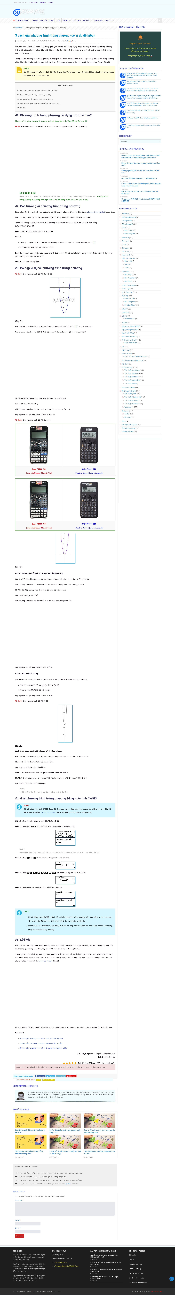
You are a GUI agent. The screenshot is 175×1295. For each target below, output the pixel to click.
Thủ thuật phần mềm (132, 380)
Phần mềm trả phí (130, 343)
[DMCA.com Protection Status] (142, 1282)
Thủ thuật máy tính (129, 391)
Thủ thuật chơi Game (132, 370)
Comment (19, 1200)
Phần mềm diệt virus (129, 337)
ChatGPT (50, 2)
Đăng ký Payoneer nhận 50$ (62, 1258)
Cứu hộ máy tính (130, 394)
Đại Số (126, 414)
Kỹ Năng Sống (129, 305)
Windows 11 (128, 407)
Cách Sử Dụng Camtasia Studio (135, 356)
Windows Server (127, 432)
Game (124, 245)
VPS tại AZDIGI (156, 1291)
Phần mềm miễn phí (129, 340)
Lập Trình (125, 313)
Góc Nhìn (125, 251)
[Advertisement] (65, 144)
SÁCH (35, 21)
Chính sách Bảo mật (136, 1278)
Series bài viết (127, 354)
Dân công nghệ (127, 224)
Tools (124, 421)
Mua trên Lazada (96, 473)
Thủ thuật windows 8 (132, 404)
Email (17, 1228)
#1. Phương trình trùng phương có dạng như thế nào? (37, 90)
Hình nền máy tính (128, 258)
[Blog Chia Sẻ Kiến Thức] (29, 12)
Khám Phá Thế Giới (129, 285)
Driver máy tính (129, 234)
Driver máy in (129, 230)
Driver (124, 228)
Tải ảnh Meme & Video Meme (132, 360)
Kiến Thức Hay (127, 292)
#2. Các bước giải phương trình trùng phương (34, 95)
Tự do (126, 268)
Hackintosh (126, 255)
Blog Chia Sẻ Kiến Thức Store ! (140, 44)
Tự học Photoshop (128, 428)
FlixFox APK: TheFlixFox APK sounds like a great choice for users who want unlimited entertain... (142, 76)
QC (123, 347)
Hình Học (127, 417)
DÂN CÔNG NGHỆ (46, 21)
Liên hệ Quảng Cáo (136, 1273)
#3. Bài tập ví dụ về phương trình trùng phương (35, 99)
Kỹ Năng (125, 296)
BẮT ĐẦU (66, 21)
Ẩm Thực (125, 214)
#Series (42, 2)
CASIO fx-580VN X (49, 812)
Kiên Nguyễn (21, 41)
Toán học (18, 28)
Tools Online (33, 2)
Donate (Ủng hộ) (135, 1269)
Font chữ (125, 241)
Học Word (127, 281)
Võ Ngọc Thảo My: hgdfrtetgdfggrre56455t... (142, 118)
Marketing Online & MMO (131, 326)
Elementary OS (129, 319)
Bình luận (53, 41)
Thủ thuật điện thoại (131, 373)
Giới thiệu (132, 1255)
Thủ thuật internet (128, 388)
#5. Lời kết (21, 108)
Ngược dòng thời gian (130, 330)
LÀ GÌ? (57, 21)
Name (18, 1220)
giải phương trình (48, 1080)
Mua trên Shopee (33, 473)
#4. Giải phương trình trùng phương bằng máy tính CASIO (39, 103)
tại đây (68, 1184)
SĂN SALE (109, 21)
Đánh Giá (125, 238)
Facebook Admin (61, 1262)
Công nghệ (128, 261)
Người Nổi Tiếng (128, 333)
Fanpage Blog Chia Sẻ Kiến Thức (66, 1266)
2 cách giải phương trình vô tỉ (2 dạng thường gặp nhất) (43, 1048)
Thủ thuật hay (127, 367)
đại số (38, 1080)
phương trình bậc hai (96, 212)
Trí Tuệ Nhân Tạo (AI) (129, 425)
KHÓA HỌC (126, 289)
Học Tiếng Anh (129, 302)
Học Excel (127, 275)
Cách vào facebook (129, 217)
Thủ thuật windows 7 (132, 400)
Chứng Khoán (127, 221)
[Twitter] (133, 1291)
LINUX (124, 316)
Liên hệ (131, 1260)
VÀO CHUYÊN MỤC (22, 21)
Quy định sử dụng (135, 1264)
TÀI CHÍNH (97, 21)
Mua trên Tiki (46, 473)
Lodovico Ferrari (45, 961)
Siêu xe (127, 264)
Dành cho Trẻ (129, 298)
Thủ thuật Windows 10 (132, 397)
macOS (124, 323)
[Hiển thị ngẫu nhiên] (160, 20)
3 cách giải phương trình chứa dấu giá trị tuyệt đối (41, 1038)
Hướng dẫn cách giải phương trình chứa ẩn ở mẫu (41, 1043)
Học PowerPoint (130, 278)
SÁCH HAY (126, 350)
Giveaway (125, 248)
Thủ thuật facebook (131, 377)
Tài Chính (125, 364)
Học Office (125, 272)
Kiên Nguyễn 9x (57, 1255)
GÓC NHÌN (77, 21)
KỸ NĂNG (86, 21)
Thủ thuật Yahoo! (130, 383)
